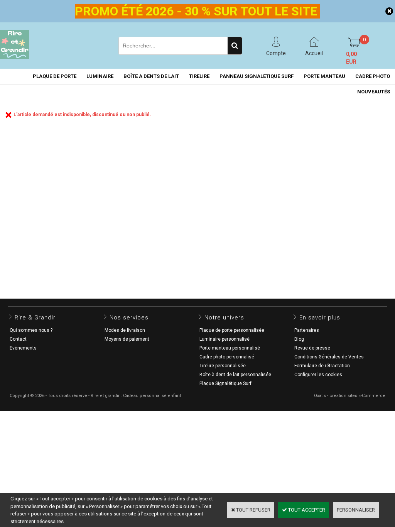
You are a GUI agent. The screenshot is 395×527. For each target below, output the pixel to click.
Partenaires (306, 330)
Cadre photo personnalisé (226, 357)
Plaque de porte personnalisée (231, 330)
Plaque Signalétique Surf (225, 383)
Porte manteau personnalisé (229, 348)
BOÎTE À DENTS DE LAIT (151, 76)
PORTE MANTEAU (324, 76)
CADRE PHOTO (372, 76)
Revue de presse (312, 348)
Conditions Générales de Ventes (329, 357)
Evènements (23, 348)
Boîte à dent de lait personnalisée (235, 374)
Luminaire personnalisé (224, 339)
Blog (299, 339)
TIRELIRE (199, 76)
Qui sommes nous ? (31, 330)
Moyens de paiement (127, 339)
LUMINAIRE (99, 76)
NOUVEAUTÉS (373, 92)
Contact (18, 339)
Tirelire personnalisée (222, 365)
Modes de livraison (125, 330)
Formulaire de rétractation (322, 365)
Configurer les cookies (318, 374)
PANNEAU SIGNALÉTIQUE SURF (256, 76)
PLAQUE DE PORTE (54, 76)
